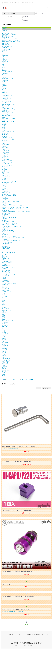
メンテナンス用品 (6, 289)
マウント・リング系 (7, 242)
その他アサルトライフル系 (8, 110)
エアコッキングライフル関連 (9, 194)
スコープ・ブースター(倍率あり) (10, 236)
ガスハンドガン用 (6, 270)
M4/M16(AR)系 (5, 105)
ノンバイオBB (5, 306)
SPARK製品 (4, 140)
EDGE (3, 367)
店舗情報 (4, 28)
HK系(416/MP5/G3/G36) (7, 108)
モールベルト (5, 344)
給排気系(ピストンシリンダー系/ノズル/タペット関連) (15, 207)
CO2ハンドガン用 (6, 273)
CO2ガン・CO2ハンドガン (8, 131)
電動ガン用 (4, 257)
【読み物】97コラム (7, 27)
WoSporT (4, 368)
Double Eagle (5, 55)
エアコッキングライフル (8, 78)
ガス (3, 301)
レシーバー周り (5, 172)
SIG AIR (4, 67)
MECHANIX (5, 363)
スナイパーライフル (7, 95)
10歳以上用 (4, 277)
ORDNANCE (5, 362)
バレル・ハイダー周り (7, 162)
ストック (4, 185)
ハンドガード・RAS (7, 165)
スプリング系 (5, 227)
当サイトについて (8, 634)
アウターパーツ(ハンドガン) (9, 195)
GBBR (3, 76)
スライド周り (5, 198)
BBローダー (5, 284)
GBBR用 (4, 268)
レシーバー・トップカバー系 (9, 181)
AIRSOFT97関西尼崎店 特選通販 (26, 643)
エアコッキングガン (7, 133)
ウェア (3, 357)
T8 (2, 51)
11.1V (3, 297)
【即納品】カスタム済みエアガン (10, 36)
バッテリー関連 (5, 290)
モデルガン (4, 136)
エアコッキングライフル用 (8, 274)
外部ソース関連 (5, 281)
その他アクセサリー (7, 171)
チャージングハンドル (7, 176)
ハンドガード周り (6, 163)
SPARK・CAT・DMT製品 (8, 139)
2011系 (3, 126)
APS (3, 65)
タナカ (3, 86)
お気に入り (26, 16)
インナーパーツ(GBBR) (7, 230)
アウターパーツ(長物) (7, 160)
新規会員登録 (40, 13)
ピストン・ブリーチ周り (8, 224)
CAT (3, 53)
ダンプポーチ (5, 325)
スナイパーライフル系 (7, 113)
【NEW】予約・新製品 (7, 33)
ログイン (26, 20)
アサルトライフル (6, 98)
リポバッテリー (5, 296)
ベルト (3, 341)
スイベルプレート (6, 188)
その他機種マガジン (7, 264)
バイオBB (4, 307)
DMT (3, 54)
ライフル (4, 123)
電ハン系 (4, 197)
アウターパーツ (5, 142)
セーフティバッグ (6, 291)
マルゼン (4, 88)
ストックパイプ (5, 187)
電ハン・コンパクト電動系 (8, 118)
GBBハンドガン (6, 77)
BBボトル (4, 287)
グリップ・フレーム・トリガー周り (10, 201)
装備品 (3, 319)
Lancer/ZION (5, 61)
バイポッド (4, 169)
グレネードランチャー (7, 134)
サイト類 (4, 202)
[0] (3, 7)
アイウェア (4, 347)
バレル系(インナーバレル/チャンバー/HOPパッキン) (14, 205)
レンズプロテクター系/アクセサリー (11, 240)
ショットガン (5, 80)
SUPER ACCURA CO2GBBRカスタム (11, 41)
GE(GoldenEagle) (6, 58)
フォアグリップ (5, 166)
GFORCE (4, 312)
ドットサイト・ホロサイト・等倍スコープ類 (13, 237)
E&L (3, 64)
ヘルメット (4, 349)
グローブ (4, 335)
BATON (3, 84)
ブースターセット (6, 234)
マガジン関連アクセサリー (8, 280)
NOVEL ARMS (5, 248)
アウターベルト (5, 342)
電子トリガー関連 (6, 213)
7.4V (3, 298)
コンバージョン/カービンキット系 (10, 252)
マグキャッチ (5, 178)
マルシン (4, 89)
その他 (3, 81)
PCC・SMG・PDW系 (7, 262)
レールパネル (5, 168)
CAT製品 (4, 146)
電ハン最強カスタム (7, 46)
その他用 (4, 278)
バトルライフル (5, 97)
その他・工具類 (5, 144)
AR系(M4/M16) (5, 258)
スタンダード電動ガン (7, 71)
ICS (2, 69)
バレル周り (4, 200)
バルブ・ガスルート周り (8, 221)
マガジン (4, 255)
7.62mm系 (4, 332)
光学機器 (4, 233)
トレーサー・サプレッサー (8, 254)
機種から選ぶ (5, 92)
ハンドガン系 (5, 333)
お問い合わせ (45, 634)
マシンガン (4, 94)
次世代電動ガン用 (6, 265)
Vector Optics (5, 250)
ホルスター (4, 339)
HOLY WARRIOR (6, 247)
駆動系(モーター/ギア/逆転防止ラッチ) (11, 208)
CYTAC (3, 365)
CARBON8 (4, 85)
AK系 (3, 107)
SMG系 (3, 331)
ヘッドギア (4, 348)
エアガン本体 (5, 47)
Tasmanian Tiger (5, 370)
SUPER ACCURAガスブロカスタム (10, 40)
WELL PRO (4, 59)
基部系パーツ (5, 189)
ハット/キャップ (6, 351)
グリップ (4, 173)
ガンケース (4, 286)
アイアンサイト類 (6, 192)
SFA (3, 314)
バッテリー (4, 294)
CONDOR (4, 371)
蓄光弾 (3, 304)
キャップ (4, 352)
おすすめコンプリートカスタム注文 (10, 39)
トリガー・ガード (6, 175)
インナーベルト (5, 345)
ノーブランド (5, 245)
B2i (2, 251)
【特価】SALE (5, 37)
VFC (3, 66)
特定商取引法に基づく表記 (33, 634)
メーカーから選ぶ (6, 49)
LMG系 (3, 117)
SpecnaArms (4, 50)
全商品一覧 (4, 30)
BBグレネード (5, 374)
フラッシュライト (6, 239)
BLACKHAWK (5, 361)
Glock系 (3, 128)
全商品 (3, 379)
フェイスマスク (5, 322)
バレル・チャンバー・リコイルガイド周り (12, 226)
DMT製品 (4, 153)
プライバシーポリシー (20, 634)
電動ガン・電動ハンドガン (8, 104)
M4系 (3, 328)
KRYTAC (4, 60)
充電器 (3, 300)
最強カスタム (5, 43)
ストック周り (5, 184)
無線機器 (4, 338)
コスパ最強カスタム (7, 44)
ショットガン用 (5, 275)
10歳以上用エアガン (7, 137)
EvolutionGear (5, 246)
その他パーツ (5, 229)
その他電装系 (5, 214)
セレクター (4, 179)
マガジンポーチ (5, 326)
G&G (3, 56)
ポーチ (3, 323)
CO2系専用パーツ (6, 218)
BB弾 (3, 303)
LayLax (3, 316)
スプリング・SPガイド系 (8, 210)
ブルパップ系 (5, 114)
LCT (3, 62)
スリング (4, 355)
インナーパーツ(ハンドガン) (9, 217)
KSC (3, 83)
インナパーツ (5, 143)
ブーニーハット (5, 354)
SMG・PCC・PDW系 (7, 115)
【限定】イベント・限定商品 (9, 34)
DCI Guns (4, 315)
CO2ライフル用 (5, 271)
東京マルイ (4, 70)
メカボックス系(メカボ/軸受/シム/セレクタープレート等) (16, 211)
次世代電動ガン (5, 73)
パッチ (3, 336)
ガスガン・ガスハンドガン (8, 121)
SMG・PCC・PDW (6, 101)
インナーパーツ (5, 150)
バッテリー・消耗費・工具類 (9, 283)
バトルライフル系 (6, 111)
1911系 (3, 127)
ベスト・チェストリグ (7, 320)
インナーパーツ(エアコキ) (8, 232)
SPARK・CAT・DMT (7, 310)
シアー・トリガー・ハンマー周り (10, 223)
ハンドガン (4, 102)
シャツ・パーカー (6, 358)
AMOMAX (4, 366)
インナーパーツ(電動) (7, 204)
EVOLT (3, 74)
